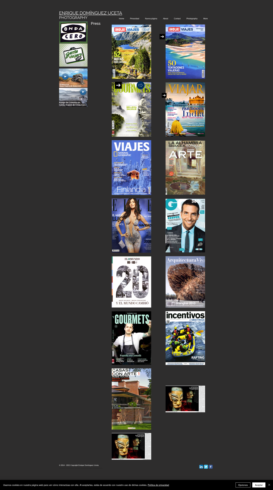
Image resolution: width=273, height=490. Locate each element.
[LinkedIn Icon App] (201, 467)
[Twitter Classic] (206, 467)
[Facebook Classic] (211, 467)
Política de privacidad (158, 485)
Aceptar (259, 485)
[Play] (65, 76)
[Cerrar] (269, 484)
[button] (149, 78)
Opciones (243, 485)
